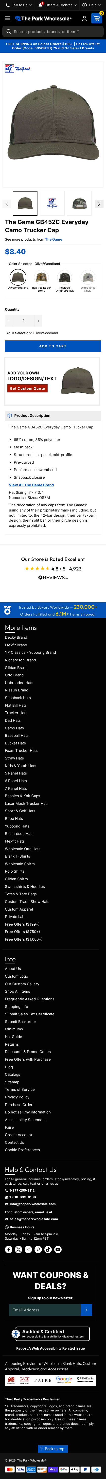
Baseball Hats (17, 735)
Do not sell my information (28, 1112)
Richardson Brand (20, 660)
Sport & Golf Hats (20, 811)
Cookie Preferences (22, 1149)
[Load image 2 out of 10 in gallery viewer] (52, 203)
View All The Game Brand (31, 485)
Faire (9, 1127)
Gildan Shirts (16, 879)
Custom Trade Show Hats (27, 901)
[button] (53, 124)
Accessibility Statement (25, 1119)
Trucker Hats (16, 712)
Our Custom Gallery (22, 984)
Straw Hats (14, 758)
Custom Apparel (19, 909)
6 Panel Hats (16, 780)
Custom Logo (16, 976)
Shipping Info (16, 1006)
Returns (12, 1044)
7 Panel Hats (16, 788)
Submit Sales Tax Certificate (29, 1014)
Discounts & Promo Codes (28, 1051)
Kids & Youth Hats (20, 765)
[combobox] (53, 31)
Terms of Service (20, 1089)
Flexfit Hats (15, 841)
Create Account (18, 1134)
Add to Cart (53, 346)
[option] (25, 204)
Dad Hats (13, 720)
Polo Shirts (14, 871)
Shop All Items (17, 991)
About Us (13, 968)
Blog (9, 1067)
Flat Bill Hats (16, 705)
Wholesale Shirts (20, 864)
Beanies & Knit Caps (22, 795)
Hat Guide (13, 1036)
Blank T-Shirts (17, 856)
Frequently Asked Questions (29, 999)
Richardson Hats (19, 833)
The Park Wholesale (31, 1460)
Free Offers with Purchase (28, 1059)
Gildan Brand (16, 667)
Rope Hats (14, 818)
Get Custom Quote (27, 388)
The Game (53, 239)
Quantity (12, 309)
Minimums (14, 1029)
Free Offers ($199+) (22, 924)
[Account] (84, 18)
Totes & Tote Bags (21, 894)
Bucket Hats (15, 743)
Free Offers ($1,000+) (23, 939)
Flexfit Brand (16, 645)
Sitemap (12, 1082)
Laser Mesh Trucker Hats (27, 803)
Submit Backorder (20, 1021)
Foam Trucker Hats (21, 750)
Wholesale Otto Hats (22, 848)
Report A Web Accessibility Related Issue (50, 1348)
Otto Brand (14, 675)
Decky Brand (16, 637)
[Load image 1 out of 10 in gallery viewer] (25, 203)
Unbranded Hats (19, 682)
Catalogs (12, 1074)
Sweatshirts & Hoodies (25, 886)
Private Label (16, 916)
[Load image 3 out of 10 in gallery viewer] (79, 203)
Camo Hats (14, 728)
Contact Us (14, 1142)
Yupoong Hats (17, 826)
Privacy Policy (17, 1097)
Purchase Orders (20, 1104)
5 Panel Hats (16, 773)
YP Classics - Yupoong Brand (30, 652)
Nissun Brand (16, 690)
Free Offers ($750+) (22, 931)
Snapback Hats (18, 697)
